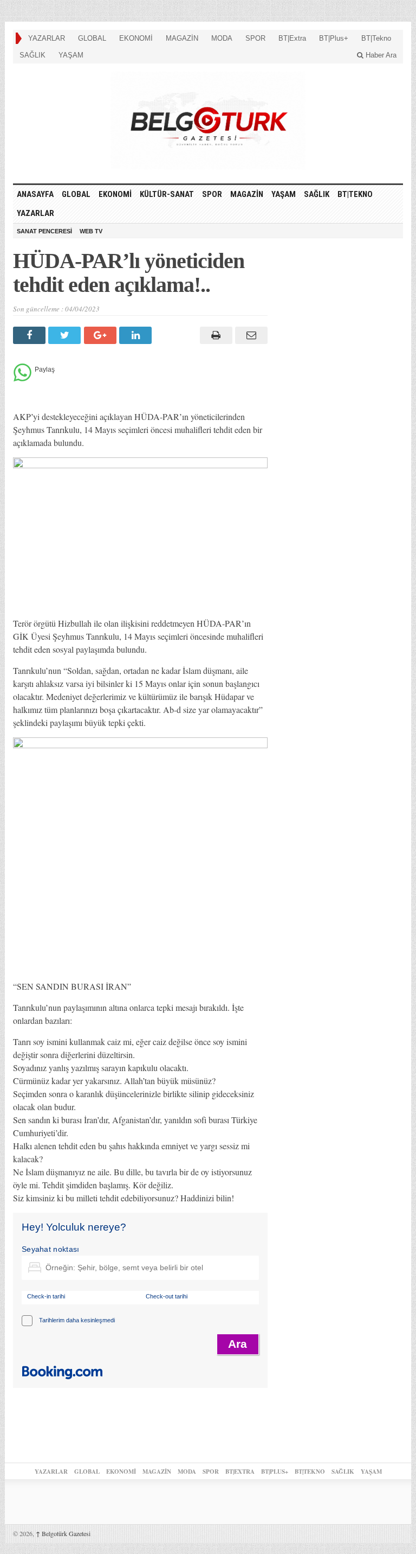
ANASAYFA (35, 194)
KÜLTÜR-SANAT (167, 194)
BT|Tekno (376, 38)
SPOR (255, 38)
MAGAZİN (182, 38)
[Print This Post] (214, 335)
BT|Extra (292, 38)
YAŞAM (70, 55)
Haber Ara (379, 55)
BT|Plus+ (333, 38)
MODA (221, 38)
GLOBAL (92, 38)
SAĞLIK (33, 55)
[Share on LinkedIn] (136, 335)
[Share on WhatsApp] (22, 378)
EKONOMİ (136, 38)
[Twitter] (65, 335)
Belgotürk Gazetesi (63, 1533)
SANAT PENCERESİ (44, 231)
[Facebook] (30, 335)
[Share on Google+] (101, 335)
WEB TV (91, 231)
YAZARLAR (46, 38)
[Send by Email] (250, 335)
